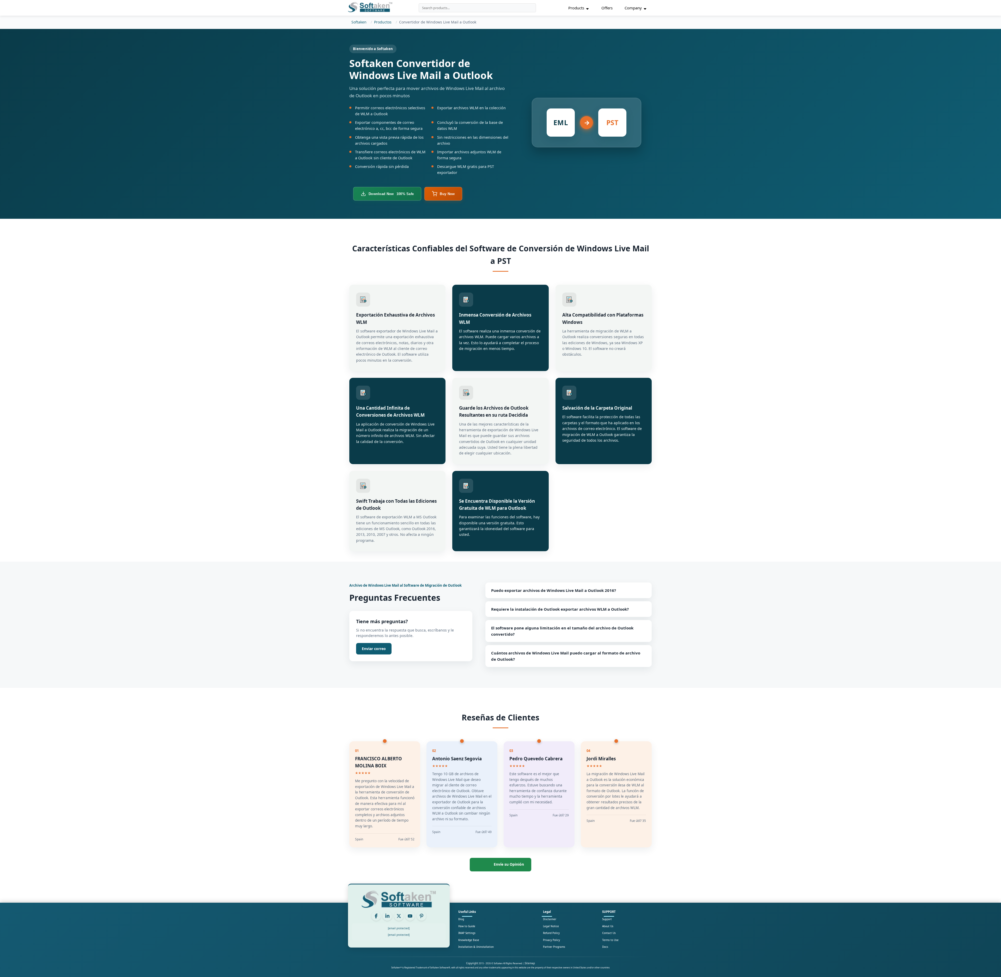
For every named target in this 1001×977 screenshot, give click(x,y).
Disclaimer (549, 919)
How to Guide (466, 926)
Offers (607, 7)
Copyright (472, 963)
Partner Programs (554, 947)
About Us (607, 926)
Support (607, 919)
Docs (605, 947)
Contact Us (609, 933)
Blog (461, 919)
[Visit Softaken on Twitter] (399, 916)
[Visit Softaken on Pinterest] (421, 916)
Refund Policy (551, 933)
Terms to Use (610, 940)
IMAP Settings (466, 933)
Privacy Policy (551, 940)
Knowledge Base (468, 940)
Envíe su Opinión (509, 864)
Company (633, 7)
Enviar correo (374, 648)
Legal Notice (551, 926)
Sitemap (530, 963)
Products (576, 7)
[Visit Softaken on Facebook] (376, 916)
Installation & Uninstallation (476, 947)
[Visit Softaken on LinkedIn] (387, 916)
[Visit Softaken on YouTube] (410, 916)
